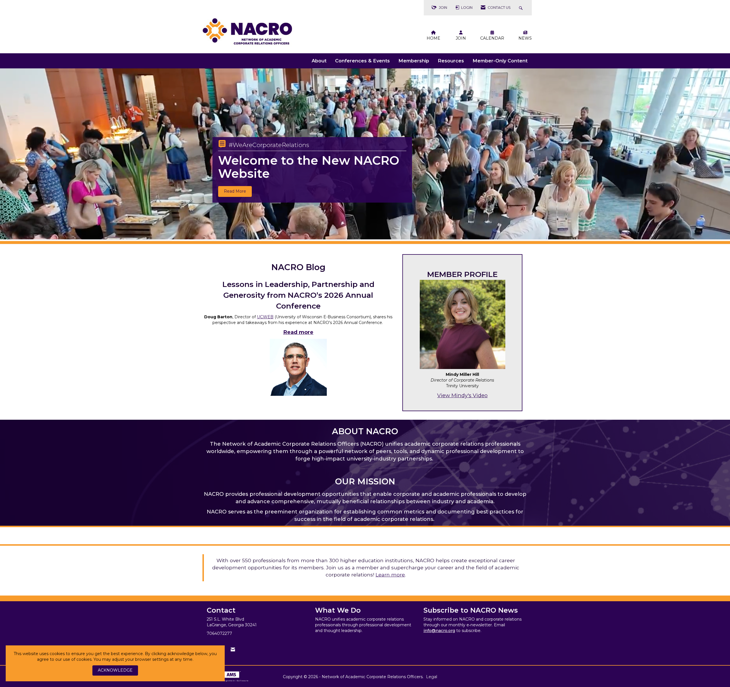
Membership (413, 61)
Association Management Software (225, 681)
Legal (431, 676)
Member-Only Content (500, 61)
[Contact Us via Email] (233, 649)
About (319, 61)
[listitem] (365, 154)
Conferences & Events (362, 61)
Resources (451, 61)
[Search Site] (521, 7)
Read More (235, 191)
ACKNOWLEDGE (115, 670)
